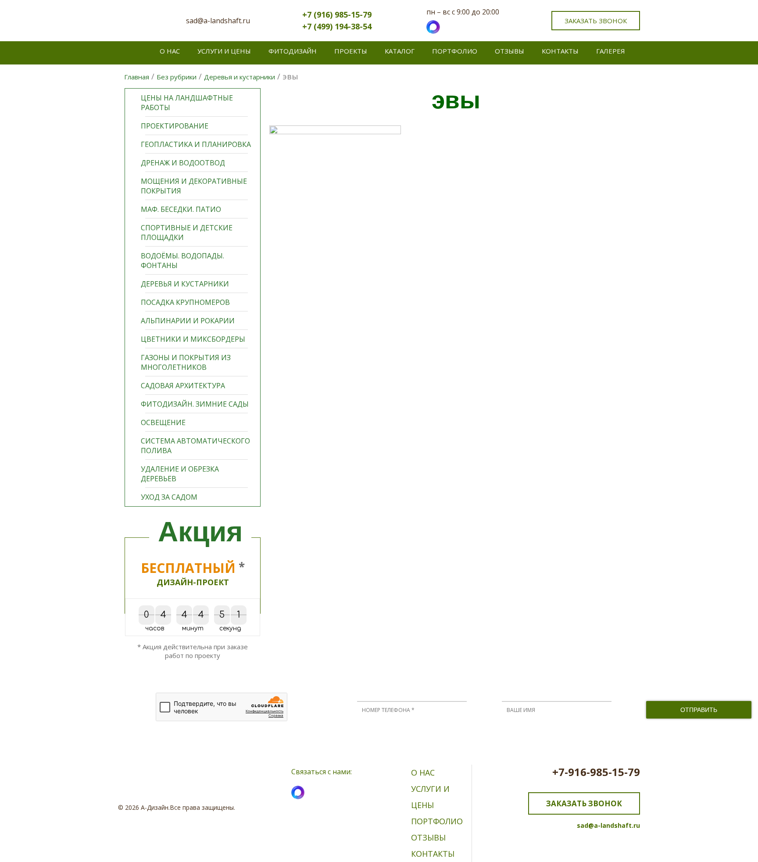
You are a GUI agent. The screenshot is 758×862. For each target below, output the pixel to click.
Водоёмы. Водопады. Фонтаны (182, 260)
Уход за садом (169, 497)
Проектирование (174, 126)
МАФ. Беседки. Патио (181, 209)
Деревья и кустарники (185, 284)
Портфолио (454, 50)
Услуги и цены (224, 50)
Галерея (610, 50)
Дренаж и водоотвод (183, 163)
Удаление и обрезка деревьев (180, 473)
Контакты (560, 50)
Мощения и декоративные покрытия (194, 186)
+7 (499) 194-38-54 (337, 26)
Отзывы (509, 50)
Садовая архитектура (183, 385)
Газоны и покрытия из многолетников (186, 362)
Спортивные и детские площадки (186, 232)
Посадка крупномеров (185, 302)
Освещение (163, 422)
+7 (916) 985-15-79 (337, 14)
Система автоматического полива (195, 445)
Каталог (400, 50)
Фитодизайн (292, 50)
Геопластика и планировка (196, 144)
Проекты (350, 50)
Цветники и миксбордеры (193, 339)
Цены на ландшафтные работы (187, 102)
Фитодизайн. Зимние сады (195, 404)
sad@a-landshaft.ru (218, 20)
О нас (170, 50)
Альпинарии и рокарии (188, 320)
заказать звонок (596, 20)
